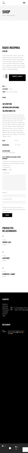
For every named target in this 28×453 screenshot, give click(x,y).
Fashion (16, 92)
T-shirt (10, 89)
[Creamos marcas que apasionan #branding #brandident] (8, 401)
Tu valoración (6, 173)
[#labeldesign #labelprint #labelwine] (8, 435)
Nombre (4, 193)
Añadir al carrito (17, 76)
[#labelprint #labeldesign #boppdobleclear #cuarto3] (8, 428)
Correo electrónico (7, 199)
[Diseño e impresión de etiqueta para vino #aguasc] (8, 412)
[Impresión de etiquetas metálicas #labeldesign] (8, 356)
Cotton (11, 92)
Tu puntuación (6, 167)
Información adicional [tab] (11, 107)
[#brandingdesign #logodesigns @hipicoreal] (8, 420)
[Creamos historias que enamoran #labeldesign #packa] (8, 390)
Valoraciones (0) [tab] (9, 111)
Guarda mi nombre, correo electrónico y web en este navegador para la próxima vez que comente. (13, 210)
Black (7, 92)
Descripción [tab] (7, 104)
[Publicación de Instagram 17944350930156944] (8, 349)
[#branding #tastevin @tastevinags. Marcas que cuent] (8, 365)
